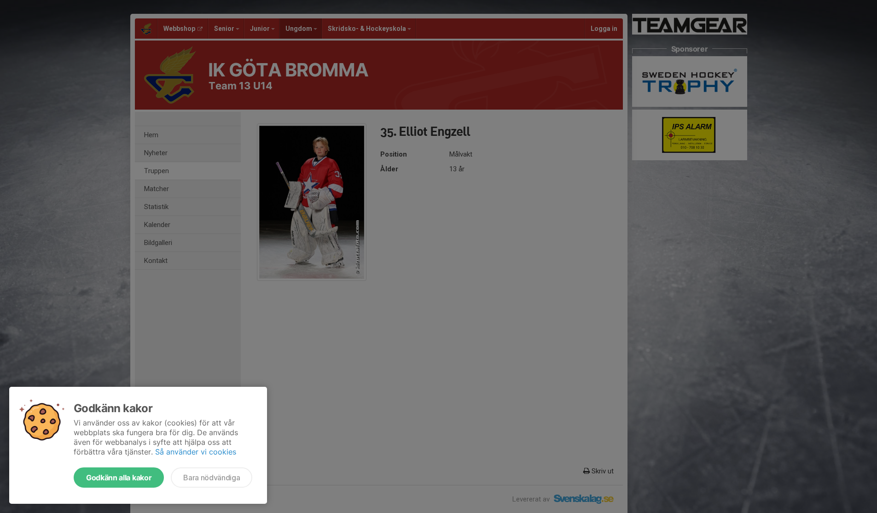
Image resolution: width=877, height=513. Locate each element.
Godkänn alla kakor (118, 477)
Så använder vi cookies (195, 451)
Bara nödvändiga (211, 477)
